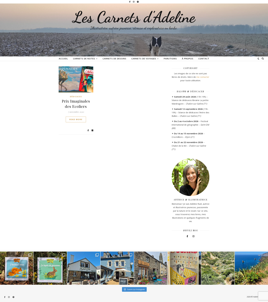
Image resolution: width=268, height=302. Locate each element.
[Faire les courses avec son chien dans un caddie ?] (184, 268)
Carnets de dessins (114, 58)
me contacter (202, 77)
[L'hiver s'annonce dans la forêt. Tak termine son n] (16, 268)
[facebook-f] (130, 1)
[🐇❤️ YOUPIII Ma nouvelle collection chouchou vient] (50, 268)
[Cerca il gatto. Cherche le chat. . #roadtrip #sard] (251, 268)
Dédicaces (76, 96)
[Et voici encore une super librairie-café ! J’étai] (83, 268)
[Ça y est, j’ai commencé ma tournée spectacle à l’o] (150, 268)
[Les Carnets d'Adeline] (134, 29)
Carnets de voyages (143, 58)
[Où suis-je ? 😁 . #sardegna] (217, 268)
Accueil (63, 58)
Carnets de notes (84, 58)
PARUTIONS (170, 58)
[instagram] (134, 1)
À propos (187, 58)
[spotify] (138, 1)
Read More (75, 119)
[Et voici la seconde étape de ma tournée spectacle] (117, 268)
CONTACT (203, 58)
